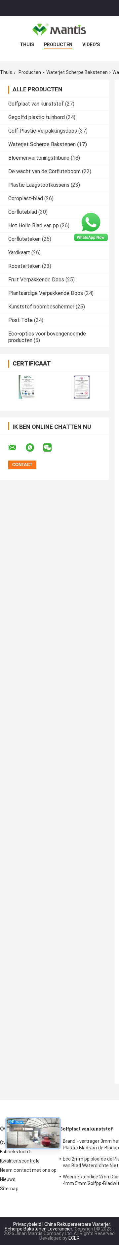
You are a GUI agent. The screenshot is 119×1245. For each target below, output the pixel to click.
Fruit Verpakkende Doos (36, 279)
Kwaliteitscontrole (20, 1161)
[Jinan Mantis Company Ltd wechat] (51, 447)
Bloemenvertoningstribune (38, 158)
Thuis (27, 44)
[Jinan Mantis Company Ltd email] (16, 447)
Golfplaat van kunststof (36, 104)
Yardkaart (19, 252)
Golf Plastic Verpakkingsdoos (42, 131)
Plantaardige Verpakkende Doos (45, 293)
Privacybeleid (27, 1224)
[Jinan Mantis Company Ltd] (59, 29)
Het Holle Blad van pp (33, 225)
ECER (74, 1238)
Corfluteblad (22, 212)
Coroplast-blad (25, 198)
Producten (58, 44)
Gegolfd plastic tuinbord (36, 117)
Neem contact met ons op (28, 1170)
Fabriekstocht (15, 1151)
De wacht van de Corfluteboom (44, 171)
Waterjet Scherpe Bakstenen (77, 72)
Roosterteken (24, 266)
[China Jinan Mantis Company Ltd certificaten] (27, 387)
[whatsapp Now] (91, 226)
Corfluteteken (24, 239)
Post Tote (20, 320)
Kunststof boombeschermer (41, 306)
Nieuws (8, 1179)
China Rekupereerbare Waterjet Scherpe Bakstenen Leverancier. (58, 1226)
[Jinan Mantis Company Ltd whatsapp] (34, 447)
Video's (91, 44)
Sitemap (9, 1188)
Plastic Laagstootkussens (38, 185)
